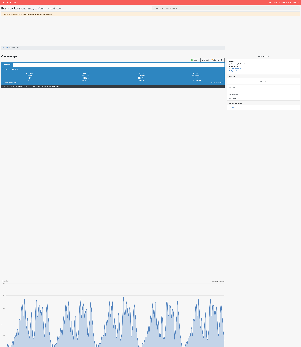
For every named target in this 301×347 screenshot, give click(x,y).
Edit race (216, 60)
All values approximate (218, 82)
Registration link (236, 71)
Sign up (296, 2)
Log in (288, 2)
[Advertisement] (150, 31)
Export (196, 60)
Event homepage (236, 69)
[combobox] (226, 8)
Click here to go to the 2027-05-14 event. (37, 14)
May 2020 (263, 81)
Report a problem (234, 95)
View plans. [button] (56, 86)
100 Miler (7, 64)
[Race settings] (222, 60)
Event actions (263, 56)
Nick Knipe (232, 107)
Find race (273, 2)
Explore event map (234, 91)
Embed (206, 60)
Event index (232, 87)
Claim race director (234, 98)
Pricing (282, 2)
